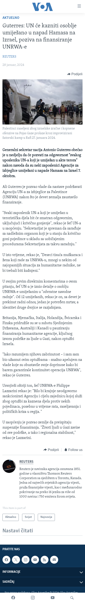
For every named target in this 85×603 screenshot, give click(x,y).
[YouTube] (52, 598)
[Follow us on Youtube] (35, 560)
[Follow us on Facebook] (6, 560)
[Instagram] (32, 598)
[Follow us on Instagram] (26, 560)
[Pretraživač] (72, 598)
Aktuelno (10, 18)
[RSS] (44, 560)
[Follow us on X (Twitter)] (16, 560)
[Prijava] (54, 560)
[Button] (75, 74)
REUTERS (9, 56)
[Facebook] (13, 598)
